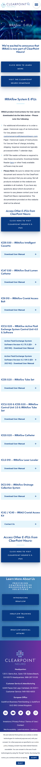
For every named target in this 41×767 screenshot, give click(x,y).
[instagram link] (35, 713)
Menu (36, 4)
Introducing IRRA (20, 599)
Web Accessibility (10, 729)
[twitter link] (20, 713)
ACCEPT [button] (34, 757)
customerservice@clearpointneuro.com (21, 136)
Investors (7, 721)
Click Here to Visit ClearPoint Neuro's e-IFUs (20, 224)
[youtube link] (13, 713)
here (12, 162)
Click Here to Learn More (20, 67)
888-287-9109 (31, 677)
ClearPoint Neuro (14, 5)
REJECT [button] (20, 763)
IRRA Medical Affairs (20, 631)
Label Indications (23, 729)
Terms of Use (31, 721)
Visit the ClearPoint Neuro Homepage (20, 81)
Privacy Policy (18, 721)
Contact (20, 725)
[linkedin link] (5, 713)
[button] (20, 254)
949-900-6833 (28, 691)
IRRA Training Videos (20, 615)
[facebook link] (28, 713)
